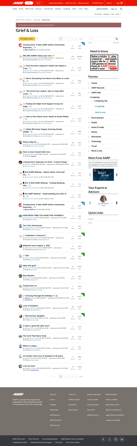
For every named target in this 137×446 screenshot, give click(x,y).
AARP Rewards (97, 88)
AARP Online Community (23, 20)
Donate (52, 399)
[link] (53, 39)
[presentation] (90, 174)
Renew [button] (38, 3)
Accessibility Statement (50, 439)
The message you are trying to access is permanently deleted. (36, 25)
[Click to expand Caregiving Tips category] (92, 101)
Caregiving (36, 20)
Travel (94, 146)
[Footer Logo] (27, 394)
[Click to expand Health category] (89, 122)
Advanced (116, 42)
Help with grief (29, 266)
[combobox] (103, 39)
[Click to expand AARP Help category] (89, 93)
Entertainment (97, 118)
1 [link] (60, 39)
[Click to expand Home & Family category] (89, 127)
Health (94, 122)
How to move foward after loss (36, 152)
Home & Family (97, 127)
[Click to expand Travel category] (89, 146)
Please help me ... (31, 142)
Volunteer (53, 404)
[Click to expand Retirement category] (89, 137)
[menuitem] (15, 10)
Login (118, 3)
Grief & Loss (100, 112)
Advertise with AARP (94, 394)
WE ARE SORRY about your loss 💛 (39, 56)
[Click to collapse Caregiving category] (89, 97)
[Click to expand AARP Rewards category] (89, 88)
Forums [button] (117, 14)
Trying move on (30, 286)
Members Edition (83, 3)
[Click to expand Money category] (89, 132)
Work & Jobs (96, 151)
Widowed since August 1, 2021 (36, 246)
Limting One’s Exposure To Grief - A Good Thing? (45, 162)
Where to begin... (30, 346)
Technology (96, 141)
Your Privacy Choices (72, 442)
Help (112, 14)
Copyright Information (20, 442)
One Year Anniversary (32, 225)
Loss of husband (30, 306)
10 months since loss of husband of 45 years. (43, 356)
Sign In (90, 223)
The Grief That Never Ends (34, 336)
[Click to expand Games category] (89, 83)
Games (94, 83)
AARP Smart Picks (70, 3)
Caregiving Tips (101, 101)
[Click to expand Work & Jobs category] (89, 151)
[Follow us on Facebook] (103, 439)
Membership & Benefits (56, 3)
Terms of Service (33, 439)
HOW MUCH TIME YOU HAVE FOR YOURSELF (43, 215)
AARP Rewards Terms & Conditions (72, 439)
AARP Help (96, 92)
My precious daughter (35, 316)
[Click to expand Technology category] (89, 141)
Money (94, 132)
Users (90, 42)
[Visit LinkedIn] (122, 439)
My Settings (98, 14)
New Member (28, 276)
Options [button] (37, 39)
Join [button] (29, 3)
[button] (121, 9)
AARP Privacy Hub (19, 439)
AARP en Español (102, 9)
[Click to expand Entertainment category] (89, 118)
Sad (27, 255)
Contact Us (72, 394)
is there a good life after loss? (36, 326)
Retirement (96, 137)
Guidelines (106, 14)
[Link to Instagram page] (116, 439)
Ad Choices (59, 442)
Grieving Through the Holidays (39, 296)
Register (109, 3)
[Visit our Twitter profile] (109, 439)
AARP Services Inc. (93, 415)
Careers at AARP (92, 399)
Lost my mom (29, 366)
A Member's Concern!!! (35, 235)
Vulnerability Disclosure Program (41, 442)
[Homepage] (18, 3)
